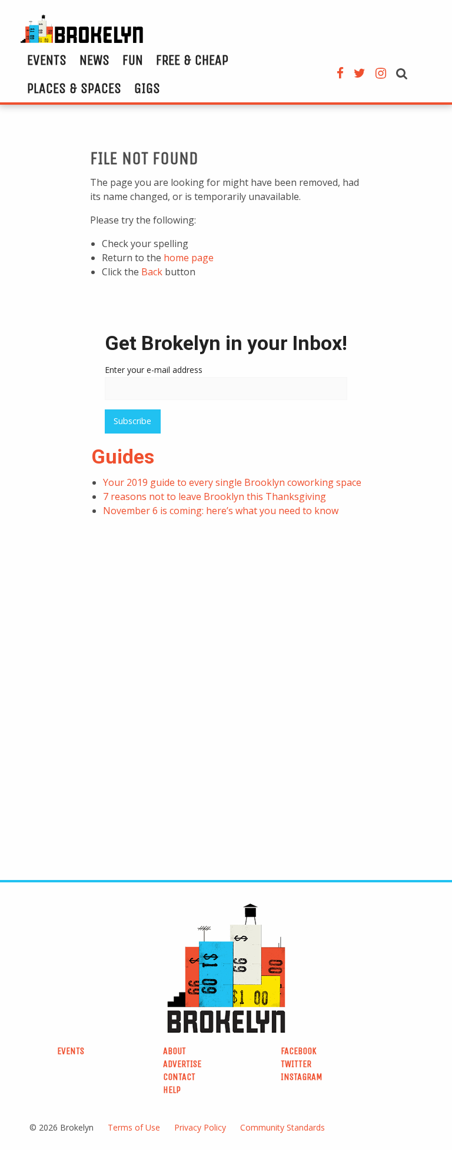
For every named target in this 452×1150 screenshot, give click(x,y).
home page (189, 257)
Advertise (182, 1063)
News (94, 60)
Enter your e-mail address (153, 369)
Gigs (147, 88)
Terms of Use (134, 1127)
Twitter (296, 1063)
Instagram (302, 1076)
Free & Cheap (192, 60)
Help (172, 1089)
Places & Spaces (74, 88)
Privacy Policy (200, 1127)
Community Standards (282, 1127)
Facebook (299, 1050)
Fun (132, 60)
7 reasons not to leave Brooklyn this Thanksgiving (214, 496)
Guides (122, 456)
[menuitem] (47, 60)
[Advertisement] (137, 609)
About (174, 1050)
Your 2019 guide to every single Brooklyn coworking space (232, 482)
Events (47, 60)
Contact (179, 1076)
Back (151, 271)
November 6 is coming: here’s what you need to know (220, 510)
